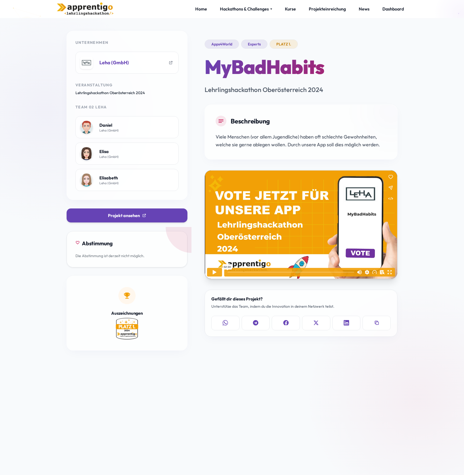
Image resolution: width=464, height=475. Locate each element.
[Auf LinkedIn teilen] (346, 323)
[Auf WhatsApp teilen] (225, 323)
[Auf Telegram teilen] (256, 323)
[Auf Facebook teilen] (286, 323)
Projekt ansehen (124, 215)
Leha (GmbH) (114, 62)
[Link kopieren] (377, 323)
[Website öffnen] (171, 62)
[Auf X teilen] (316, 323)
